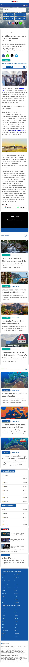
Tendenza (6, 390)
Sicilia (3, 602)
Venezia (16, 615)
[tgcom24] (14, 1)
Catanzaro (16, 633)
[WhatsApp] (20, 23)
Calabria (16, 599)
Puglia (15, 596)
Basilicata (4, 599)
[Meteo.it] (24, 4)
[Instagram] (13, 23)
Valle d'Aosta (17, 574)
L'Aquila (16, 627)
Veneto (16, 580)
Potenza (4, 633)
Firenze (16, 621)
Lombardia (16, 577)
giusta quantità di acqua (16, 130)
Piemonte (4, 574)
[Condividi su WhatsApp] (7, 56)
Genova (3, 612)
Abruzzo (16, 593)
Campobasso (5, 630)
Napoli (3, 627)
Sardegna (16, 602)
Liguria (3, 577)
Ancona (3, 621)
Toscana (16, 587)
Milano (16, 612)
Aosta (15, 609)
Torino (3, 609)
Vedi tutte (26, 368)
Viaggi (6, 60)
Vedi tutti (26, 235)
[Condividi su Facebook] (3, 56)
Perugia (3, 624)
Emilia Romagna (5, 584)
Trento (3, 615)
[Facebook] (9, 23)
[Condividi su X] (12, 56)
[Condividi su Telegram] (16, 56)
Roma (15, 624)
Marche (16, 584)
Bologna (16, 618)
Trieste (3, 618)
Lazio (15, 590)
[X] (16, 23)
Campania (4, 593)
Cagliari (16, 636)
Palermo (4, 636)
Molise (3, 596)
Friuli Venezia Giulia (6, 587)
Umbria (3, 590)
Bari (15, 630)
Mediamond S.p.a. (13, 657)
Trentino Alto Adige (6, 580)
